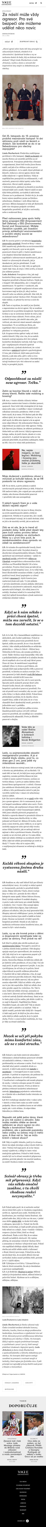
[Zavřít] (43, 1524)
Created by (21, 1521)
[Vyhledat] (41, 3)
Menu (31, 3)
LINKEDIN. (22, 1374)
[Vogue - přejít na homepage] (6, 3)
